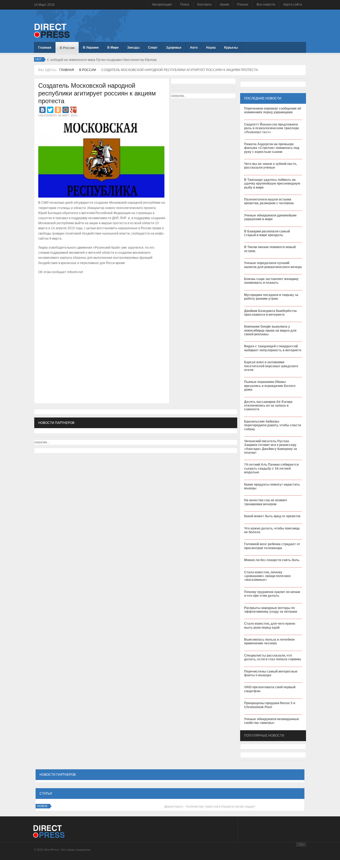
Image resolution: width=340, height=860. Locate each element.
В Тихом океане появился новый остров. (270, 249)
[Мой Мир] (65, 110)
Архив (224, 4)
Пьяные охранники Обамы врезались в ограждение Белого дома (269, 385)
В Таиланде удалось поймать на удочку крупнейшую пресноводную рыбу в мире (272, 183)
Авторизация (162, 4)
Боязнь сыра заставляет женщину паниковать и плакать (271, 281)
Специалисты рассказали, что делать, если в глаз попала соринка (272, 657)
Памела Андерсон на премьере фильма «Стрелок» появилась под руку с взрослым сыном (271, 148)
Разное (242, 4)
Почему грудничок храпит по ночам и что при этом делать (272, 594)
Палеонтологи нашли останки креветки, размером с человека (269, 201)
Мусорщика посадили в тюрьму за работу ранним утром (271, 296)
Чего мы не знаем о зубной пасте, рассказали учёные (270, 165)
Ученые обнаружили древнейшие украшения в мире (270, 217)
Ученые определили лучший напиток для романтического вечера (273, 265)
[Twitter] (50, 110)
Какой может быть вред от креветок (272, 516)
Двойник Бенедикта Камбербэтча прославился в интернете (270, 312)
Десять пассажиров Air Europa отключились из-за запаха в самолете (268, 405)
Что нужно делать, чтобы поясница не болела (272, 530)
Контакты (204, 4)
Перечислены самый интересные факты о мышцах (271, 673)
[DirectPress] (52, 30)
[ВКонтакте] (42, 110)
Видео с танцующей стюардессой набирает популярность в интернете (272, 348)
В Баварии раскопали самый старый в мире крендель (267, 233)
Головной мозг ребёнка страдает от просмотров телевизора (272, 546)
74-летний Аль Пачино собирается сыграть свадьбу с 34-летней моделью (271, 468)
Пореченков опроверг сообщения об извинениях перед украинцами (272, 110)
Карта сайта (292, 4)
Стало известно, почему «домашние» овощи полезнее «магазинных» (267, 576)
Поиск (184, 4)
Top (301, 844)
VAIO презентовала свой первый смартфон (269, 689)
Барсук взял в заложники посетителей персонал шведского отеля (271, 366)
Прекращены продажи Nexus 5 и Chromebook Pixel (269, 705)
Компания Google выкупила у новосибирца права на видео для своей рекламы (270, 330)
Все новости (266, 4)
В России (87, 70)
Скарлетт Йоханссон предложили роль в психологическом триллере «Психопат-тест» (271, 128)
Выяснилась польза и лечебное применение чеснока (269, 641)
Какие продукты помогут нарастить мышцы (272, 486)
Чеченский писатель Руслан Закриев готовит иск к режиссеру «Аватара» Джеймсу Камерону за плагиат (270, 446)
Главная (66, 70)
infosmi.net (75, 272)
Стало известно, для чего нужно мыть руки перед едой (269, 625)
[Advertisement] (100, 292)
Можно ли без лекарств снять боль (271, 560)
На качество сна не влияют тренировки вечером (265, 502)
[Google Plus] (73, 110)
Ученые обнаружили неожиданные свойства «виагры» (271, 721)
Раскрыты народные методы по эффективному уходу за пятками (270, 609)
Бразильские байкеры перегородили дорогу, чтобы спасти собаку (272, 425)
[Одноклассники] (58, 110)
